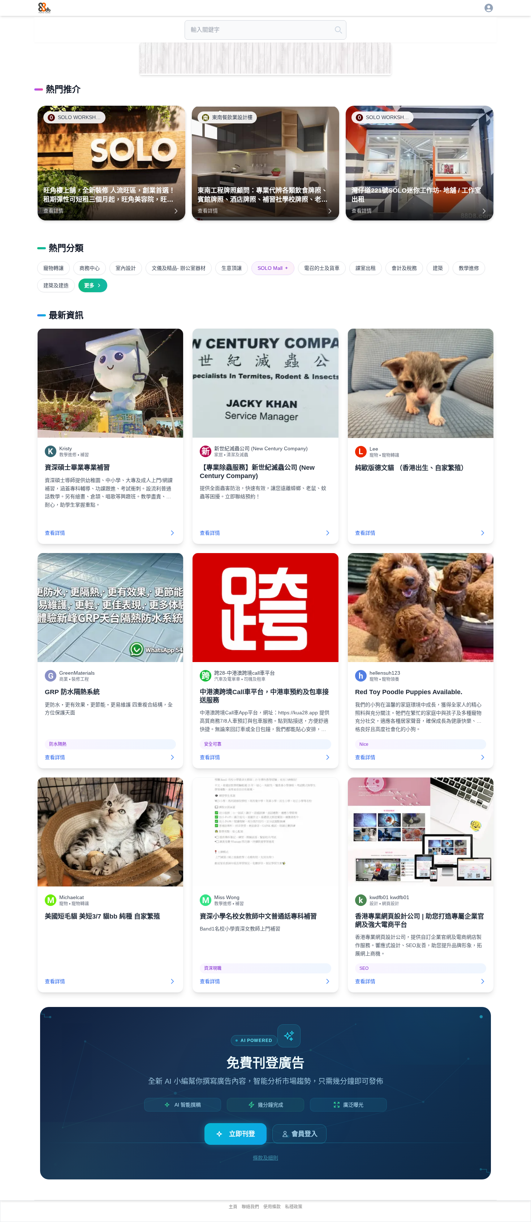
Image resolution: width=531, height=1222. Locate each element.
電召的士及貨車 (322, 268)
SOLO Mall (273, 268)
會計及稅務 (404, 268)
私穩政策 (293, 1206)
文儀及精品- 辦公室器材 (179, 268)
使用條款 (272, 1206)
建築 (438, 268)
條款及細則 (265, 1158)
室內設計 (126, 268)
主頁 (233, 1206)
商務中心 (89, 268)
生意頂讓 (231, 268)
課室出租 (365, 268)
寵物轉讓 (53, 268)
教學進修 (469, 268)
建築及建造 (56, 285)
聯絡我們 (250, 1206)
